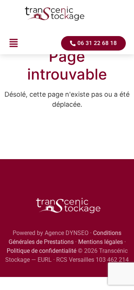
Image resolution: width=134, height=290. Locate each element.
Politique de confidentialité (41, 250)
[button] (13, 43)
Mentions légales (100, 241)
